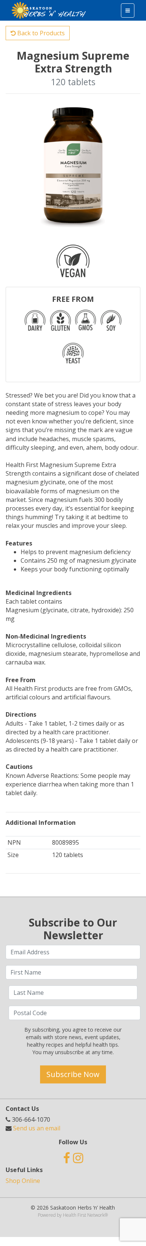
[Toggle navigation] (127, 10)
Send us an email (36, 1128)
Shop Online (23, 1181)
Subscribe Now (73, 1074)
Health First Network (83, 1215)
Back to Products (40, 33)
